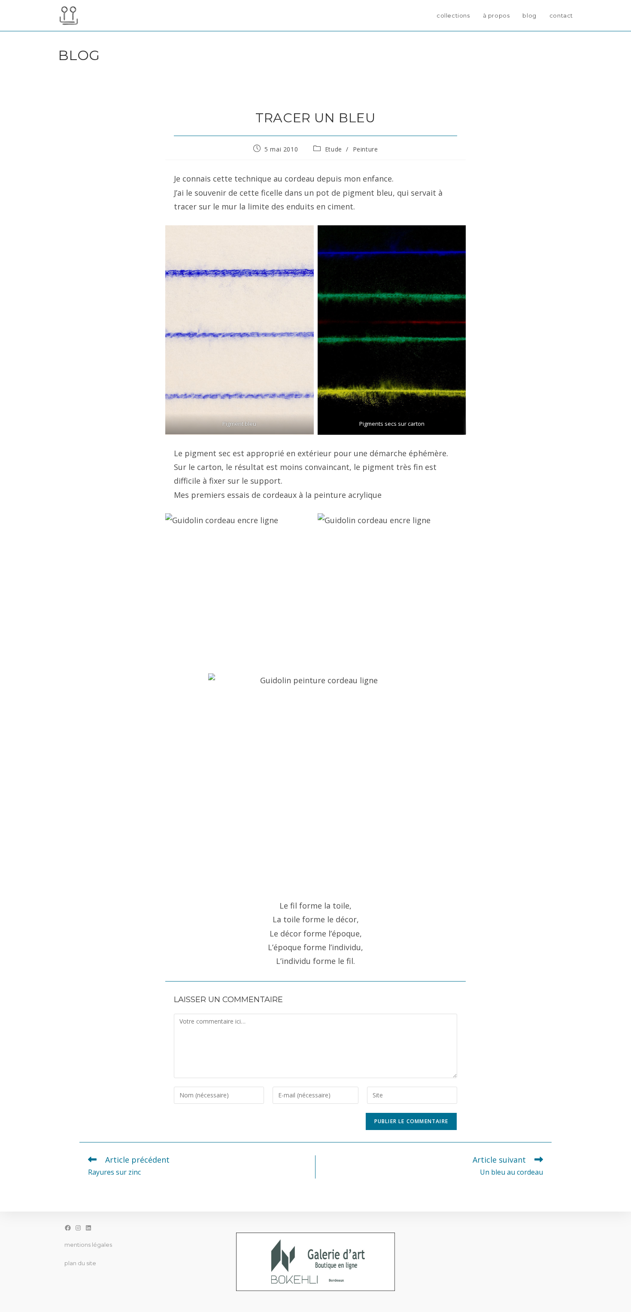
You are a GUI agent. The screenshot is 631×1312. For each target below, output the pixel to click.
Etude (333, 149)
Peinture (365, 149)
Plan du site (80, 1263)
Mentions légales (88, 1244)
